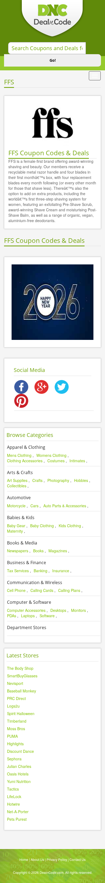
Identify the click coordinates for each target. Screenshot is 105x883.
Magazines (57, 550)
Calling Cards (41, 590)
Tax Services (18, 570)
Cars (34, 505)
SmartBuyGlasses (22, 675)
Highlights (15, 743)
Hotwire (13, 804)
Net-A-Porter (18, 811)
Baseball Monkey (21, 691)
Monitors (78, 610)
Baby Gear (16, 525)
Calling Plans (69, 590)
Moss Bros (16, 728)
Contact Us (77, 859)
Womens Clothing (51, 455)
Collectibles (16, 485)
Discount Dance (20, 751)
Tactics (13, 789)
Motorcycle (16, 505)
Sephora (14, 758)
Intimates (77, 460)
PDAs (11, 615)
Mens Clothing (19, 455)
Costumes (56, 460)
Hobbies (81, 480)
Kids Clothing (70, 525)
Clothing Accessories (25, 460)
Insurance (60, 570)
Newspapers (17, 550)
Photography (58, 480)
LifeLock (14, 796)
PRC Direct (16, 698)
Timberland (16, 721)
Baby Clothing (42, 525)
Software (47, 615)
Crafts (37, 480)
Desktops (58, 610)
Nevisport (15, 683)
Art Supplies (17, 480)
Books (38, 550)
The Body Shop (20, 668)
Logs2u (13, 706)
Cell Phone (16, 590)
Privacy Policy (57, 859)
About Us (37, 859)
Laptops (28, 615)
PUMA (12, 736)
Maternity (15, 531)
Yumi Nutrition (19, 781)
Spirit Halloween (20, 713)
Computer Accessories (26, 610)
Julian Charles (19, 766)
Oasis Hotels (18, 774)
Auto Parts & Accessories (64, 505)
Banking (40, 570)
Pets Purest (17, 819)
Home (23, 859)
